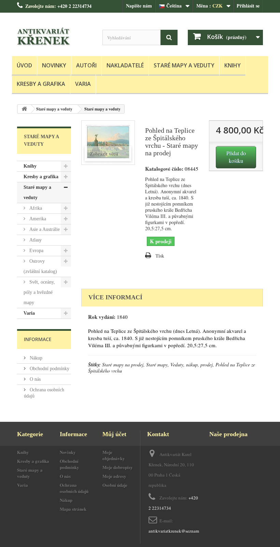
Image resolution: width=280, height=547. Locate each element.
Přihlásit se (248, 5)
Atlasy (35, 240)
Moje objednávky (113, 455)
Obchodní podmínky (48, 368)
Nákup (35, 358)
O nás (34, 379)
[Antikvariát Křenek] (54, 37)
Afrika (35, 208)
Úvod (24, 65)
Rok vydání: (101, 317)
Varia (83, 84)
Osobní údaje (114, 485)
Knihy (232, 65)
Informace (38, 339)
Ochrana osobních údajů (74, 488)
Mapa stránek (73, 509)
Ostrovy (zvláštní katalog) (40, 266)
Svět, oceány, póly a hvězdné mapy (39, 292)
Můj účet (114, 434)
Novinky (54, 65)
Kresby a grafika (41, 84)
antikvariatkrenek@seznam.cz (176, 531)
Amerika (37, 218)
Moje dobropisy (117, 467)
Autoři (86, 65)
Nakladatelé (125, 65)
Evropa (35, 250)
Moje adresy (114, 476)
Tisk (159, 255)
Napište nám (139, 5)
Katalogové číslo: (164, 168)
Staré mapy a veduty (184, 65)
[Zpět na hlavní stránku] (24, 109)
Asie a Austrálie (44, 229)
